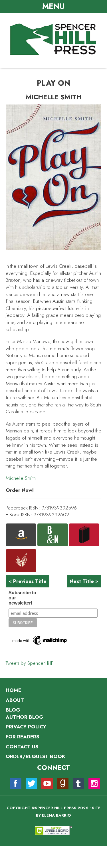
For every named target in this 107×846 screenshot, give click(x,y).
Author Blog (24, 717)
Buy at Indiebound (21, 560)
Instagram (94, 783)
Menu (53, 6)
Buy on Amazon (21, 534)
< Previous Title (28, 581)
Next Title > (84, 581)
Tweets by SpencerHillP (30, 663)
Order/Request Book (35, 756)
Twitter (31, 783)
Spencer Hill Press (53, 40)
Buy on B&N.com (52, 534)
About (15, 700)
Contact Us (22, 746)
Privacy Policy (26, 726)
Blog (13, 709)
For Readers (22, 736)
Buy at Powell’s (84, 534)
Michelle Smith (21, 478)
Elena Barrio (56, 815)
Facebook (15, 783)
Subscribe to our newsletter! (22, 597)
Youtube (47, 783)
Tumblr (78, 783)
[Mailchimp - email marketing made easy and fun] (40, 650)
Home (13, 690)
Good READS (62, 783)
